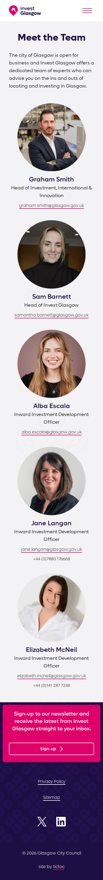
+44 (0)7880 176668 (51, 559)
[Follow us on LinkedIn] (61, 821)
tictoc (58, 866)
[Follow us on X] (42, 821)
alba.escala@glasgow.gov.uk (51, 432)
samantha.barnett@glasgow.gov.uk (51, 315)
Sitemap (51, 797)
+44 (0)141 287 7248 (51, 685)
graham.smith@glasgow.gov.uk (51, 205)
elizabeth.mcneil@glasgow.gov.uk (51, 676)
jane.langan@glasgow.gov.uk (51, 549)
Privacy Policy (51, 781)
